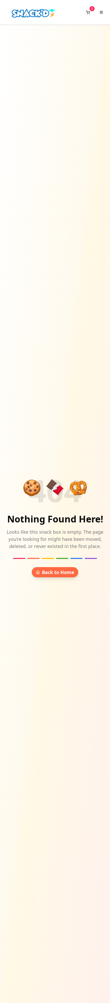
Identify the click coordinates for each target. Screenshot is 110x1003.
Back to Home (58, 572)
